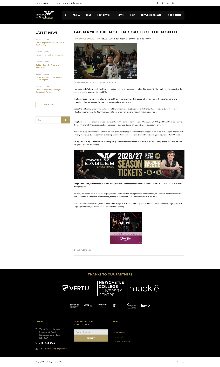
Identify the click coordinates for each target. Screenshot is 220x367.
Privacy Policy (119, 337)
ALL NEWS (49, 105)
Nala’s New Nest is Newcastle (49, 55)
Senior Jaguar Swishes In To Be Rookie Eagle (50, 43)
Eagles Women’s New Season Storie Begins (49, 78)
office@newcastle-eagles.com (53, 349)
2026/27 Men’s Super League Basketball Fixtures (48, 91)
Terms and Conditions (122, 341)
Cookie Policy (119, 332)
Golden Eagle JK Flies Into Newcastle (47, 66)
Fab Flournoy (84, 250)
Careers (117, 328)
